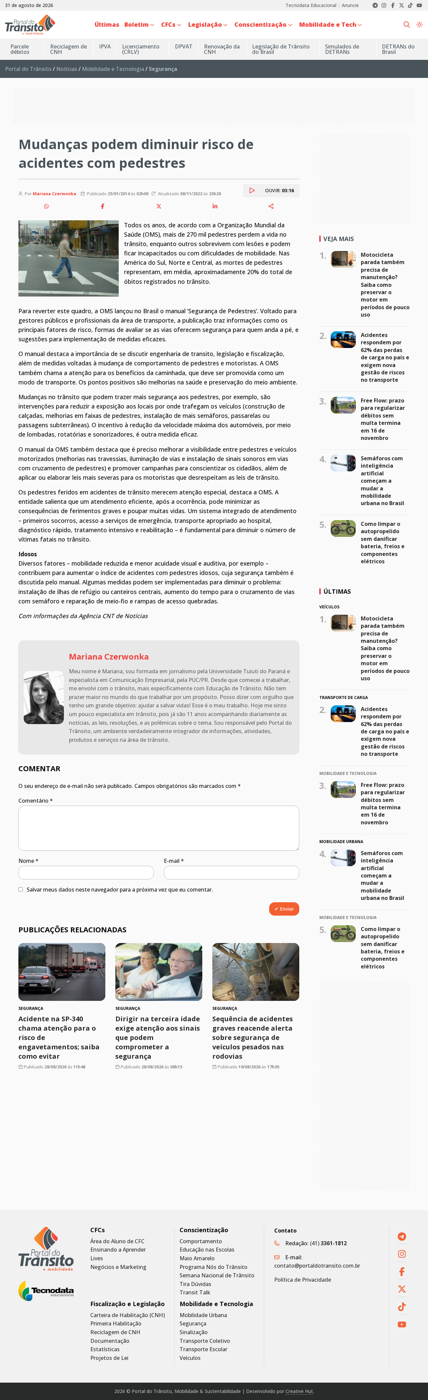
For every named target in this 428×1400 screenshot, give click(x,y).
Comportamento (201, 1241)
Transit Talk (195, 1292)
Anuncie (350, 5)
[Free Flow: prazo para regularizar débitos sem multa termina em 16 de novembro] (343, 405)
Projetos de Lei (109, 1358)
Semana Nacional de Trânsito (217, 1275)
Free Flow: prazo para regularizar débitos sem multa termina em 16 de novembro (383, 419)
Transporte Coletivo (205, 1341)
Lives (96, 1258)
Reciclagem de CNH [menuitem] (68, 49)
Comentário (35, 800)
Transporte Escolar (203, 1349)
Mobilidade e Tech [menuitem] (327, 24)
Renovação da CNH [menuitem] (222, 49)
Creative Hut (299, 1391)
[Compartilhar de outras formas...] (271, 206)
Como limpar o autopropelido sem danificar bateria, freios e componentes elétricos (383, 542)
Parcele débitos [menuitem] (19, 49)
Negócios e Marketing (118, 1267)
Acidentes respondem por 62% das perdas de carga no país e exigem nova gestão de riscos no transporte (385, 357)
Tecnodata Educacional (311, 5)
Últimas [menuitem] (107, 24)
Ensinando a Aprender (118, 1250)
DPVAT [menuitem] (184, 46)
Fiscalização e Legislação (127, 1304)
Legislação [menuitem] (205, 24)
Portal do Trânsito (28, 69)
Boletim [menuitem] (136, 24)
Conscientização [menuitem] (260, 24)
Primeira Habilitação (115, 1323)
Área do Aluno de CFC (117, 1241)
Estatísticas (105, 1349)
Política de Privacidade (302, 1279)
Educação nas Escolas (207, 1250)
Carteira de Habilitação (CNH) (127, 1315)
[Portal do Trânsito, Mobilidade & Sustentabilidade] (46, 1249)
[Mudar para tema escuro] (419, 24)
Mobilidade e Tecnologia (113, 69)
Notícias (66, 69)
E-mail (174, 860)
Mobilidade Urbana (203, 1315)
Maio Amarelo (197, 1258)
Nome (28, 860)
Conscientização (204, 1230)
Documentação (109, 1341)
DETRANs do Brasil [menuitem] (398, 49)
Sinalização (194, 1332)
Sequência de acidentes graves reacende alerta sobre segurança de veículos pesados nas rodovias (252, 1038)
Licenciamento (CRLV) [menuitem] (140, 49)
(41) (328, 1243)
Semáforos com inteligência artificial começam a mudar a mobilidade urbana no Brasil (382, 481)
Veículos (190, 1358)
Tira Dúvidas (195, 1284)
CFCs (97, 1230)
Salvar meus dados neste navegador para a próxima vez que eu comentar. (120, 889)
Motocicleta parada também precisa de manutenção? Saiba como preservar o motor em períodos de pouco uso (385, 284)
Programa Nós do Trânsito (213, 1267)
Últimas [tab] (337, 591)
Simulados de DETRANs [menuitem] (342, 49)
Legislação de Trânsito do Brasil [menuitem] (281, 49)
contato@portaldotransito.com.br (317, 1265)
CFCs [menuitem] (168, 24)
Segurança (193, 1323)
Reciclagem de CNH (115, 1332)
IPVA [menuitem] (105, 46)
